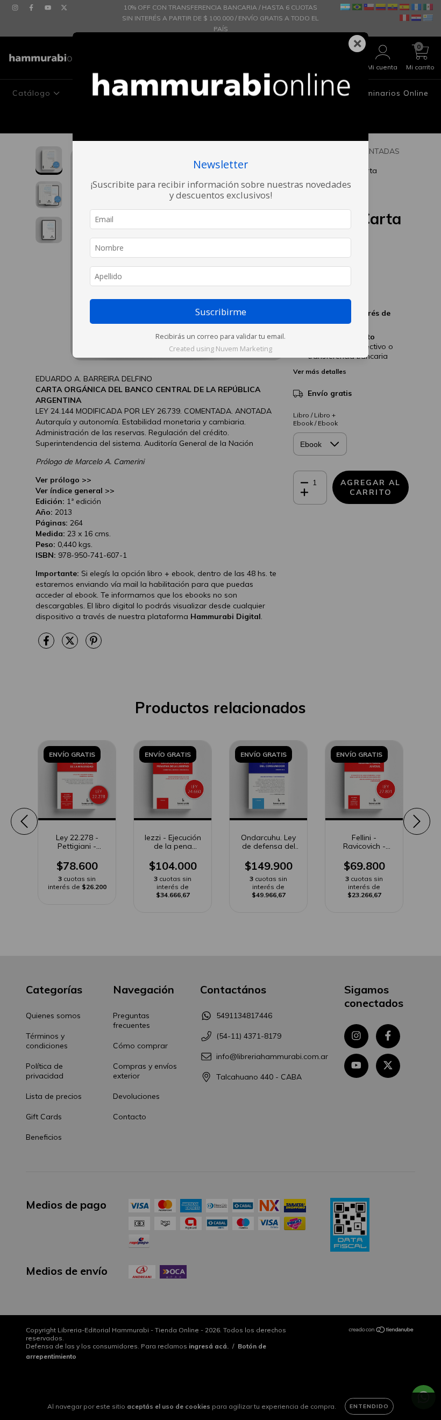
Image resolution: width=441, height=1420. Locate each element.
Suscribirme (220, 312)
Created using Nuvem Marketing (220, 348)
